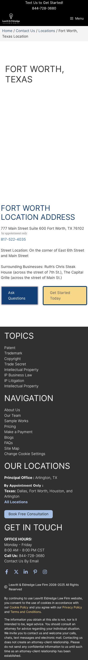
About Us (12, 410)
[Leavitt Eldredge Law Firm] (12, 18)
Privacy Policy (72, 607)
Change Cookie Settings (24, 454)
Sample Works (16, 421)
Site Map (11, 448)
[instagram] (45, 571)
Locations (46, 31)
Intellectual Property (21, 370)
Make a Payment (18, 432)
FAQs (8, 443)
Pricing (10, 426)
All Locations (16, 502)
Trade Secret (15, 364)
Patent (9, 348)
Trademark (13, 353)
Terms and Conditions (25, 612)
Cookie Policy (19, 607)
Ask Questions (16, 295)
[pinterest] (35, 571)
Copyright (12, 359)
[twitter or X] (16, 571)
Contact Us (25, 31)
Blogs (9, 437)
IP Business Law (18, 375)
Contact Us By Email (21, 561)
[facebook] (6, 571)
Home (7, 31)
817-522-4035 (13, 239)
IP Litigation (14, 380)
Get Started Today (60, 295)
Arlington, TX (46, 477)
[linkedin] (25, 571)
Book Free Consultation (28, 514)
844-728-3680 (31, 556)
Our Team (12, 415)
